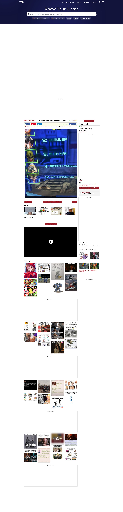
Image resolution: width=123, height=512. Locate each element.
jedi (84, 185)
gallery (47, 126)
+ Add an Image (89, 121)
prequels (81, 185)
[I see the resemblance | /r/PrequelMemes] (50, 163)
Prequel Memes (29, 120)
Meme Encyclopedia (67, 2)
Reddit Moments (86, 192)
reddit (94, 184)
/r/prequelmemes (88, 184)
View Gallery (47, 202)
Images (69, 18)
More (94, 2)
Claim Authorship (85, 187)
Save (34, 124)
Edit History (95, 187)
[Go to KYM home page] (21, 2)
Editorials (86, 2)
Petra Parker (81, 260)
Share (27, 124)
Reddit (80, 180)
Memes (76, 18)
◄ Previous (28, 202)
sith (87, 185)
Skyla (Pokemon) (93, 260)
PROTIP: (26, 126)
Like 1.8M (73, 124)
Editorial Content (85, 18)
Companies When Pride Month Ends (84, 271)
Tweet (40, 124)
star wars (81, 184)
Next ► (74, 202)
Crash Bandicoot (93, 270)
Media (78, 2)
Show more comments (51, 224)
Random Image (57, 202)
